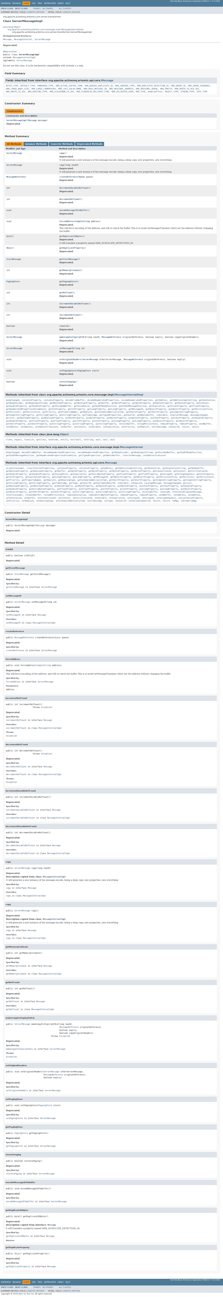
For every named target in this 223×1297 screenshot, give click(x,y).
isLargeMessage (152, 483)
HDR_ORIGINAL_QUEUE (147, 88)
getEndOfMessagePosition (133, 406)
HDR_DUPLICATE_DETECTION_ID (153, 85)
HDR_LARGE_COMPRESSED (43, 88)
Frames (37, 8)
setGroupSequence (166, 498)
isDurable (161, 415)
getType (73, 483)
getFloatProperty (177, 406)
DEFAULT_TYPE (27, 85)
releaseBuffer (33, 495)
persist (10, 418)
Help (67, 3)
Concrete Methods (62, 144)
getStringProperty (46, 415)
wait (98, 439)
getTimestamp (89, 415)
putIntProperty (81, 421)
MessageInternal (23, 39)
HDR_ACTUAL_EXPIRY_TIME (69, 85)
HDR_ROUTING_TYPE (37, 91)
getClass (41, 439)
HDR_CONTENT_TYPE (125, 85)
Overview (6, 3)
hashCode (53, 439)
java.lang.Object (11, 27)
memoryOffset (155, 91)
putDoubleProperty (202, 418)
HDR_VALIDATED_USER (122, 91)
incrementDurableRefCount (73, 303)
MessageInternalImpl (24, 57)
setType (108, 501)
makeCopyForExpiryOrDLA (72, 337)
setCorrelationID (82, 498)
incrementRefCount (69, 315)
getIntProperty (56, 409)
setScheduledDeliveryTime (70, 501)
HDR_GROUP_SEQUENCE (199, 85)
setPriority (128, 427)
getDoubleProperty (16, 406)
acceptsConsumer (15, 468)
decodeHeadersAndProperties (103, 400)
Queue (82, 177)
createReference (68, 177)
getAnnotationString (174, 468)
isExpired (136, 483)
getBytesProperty (162, 403)
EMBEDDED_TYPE (45, 85)
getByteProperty (121, 403)
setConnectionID (46, 498)
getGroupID (166, 474)
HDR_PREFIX (166, 88)
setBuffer (66, 427)
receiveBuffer (127, 424)
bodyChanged (12, 400)
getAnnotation (207, 400)
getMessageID (135, 409)
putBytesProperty (116, 418)
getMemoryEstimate (69, 270)
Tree (39, 3)
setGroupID (133, 498)
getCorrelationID (197, 471)
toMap (175, 501)
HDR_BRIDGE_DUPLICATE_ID (99, 85)
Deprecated (50, 3)
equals (18, 439)
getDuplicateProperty (71, 248)
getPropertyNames (68, 412)
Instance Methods (36, 144)
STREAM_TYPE (187, 91)
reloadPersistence (147, 424)
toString (88, 439)
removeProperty (168, 424)
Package (16, 3)
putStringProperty (60, 424)
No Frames (47, 8)
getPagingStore (67, 281)
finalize (29, 439)
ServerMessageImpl (16, 120)
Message (7, 39)
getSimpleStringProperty (184, 412)
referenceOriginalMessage (186, 492)
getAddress (161, 400)
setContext (80, 427)
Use (34, 3)
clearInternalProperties (40, 468)
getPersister (13, 412)
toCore (185, 427)
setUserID (174, 427)
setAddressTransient (46, 427)
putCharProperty (159, 418)
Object (10, 248)
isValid (63, 326)
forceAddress (66, 221)
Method (40, 12)
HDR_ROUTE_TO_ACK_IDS (187, 88)
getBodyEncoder (14, 403)
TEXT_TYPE (201, 91)
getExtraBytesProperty (101, 474)
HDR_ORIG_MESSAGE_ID (95, 88)
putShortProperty (15, 424)
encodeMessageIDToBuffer (73, 210)
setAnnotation (14, 498)
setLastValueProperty (190, 498)
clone (9, 439)
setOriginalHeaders (70, 359)
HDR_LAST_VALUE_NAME (69, 88)
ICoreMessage (13, 259)
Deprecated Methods (89, 144)
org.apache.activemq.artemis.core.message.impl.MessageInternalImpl (45, 29)
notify (64, 439)
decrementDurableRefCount (73, 188)
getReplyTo (86, 412)
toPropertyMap (188, 501)
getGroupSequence (184, 474)
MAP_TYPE (140, 91)
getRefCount (66, 292)
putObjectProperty (163, 421)
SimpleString (82, 221)
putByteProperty (74, 418)
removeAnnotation (76, 495)
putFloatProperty (38, 421)
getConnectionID (162, 471)
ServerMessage (42, 39)
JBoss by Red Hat (26, 1294)
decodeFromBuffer (75, 400)
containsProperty (31, 400)
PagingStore (13, 281)
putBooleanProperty (28, 418)
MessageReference (16, 177)
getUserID (129, 415)
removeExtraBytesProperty (103, 495)
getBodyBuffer (196, 468)
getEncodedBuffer (61, 406)
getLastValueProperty (37, 477)
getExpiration (157, 406)
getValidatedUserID (104, 483)
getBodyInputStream (36, 403)
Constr (31, 12)
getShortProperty (135, 412)
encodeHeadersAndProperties (137, 400)
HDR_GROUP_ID (178, 85)
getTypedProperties (110, 415)
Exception (46, 707)
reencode (165, 492)
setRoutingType (44, 501)
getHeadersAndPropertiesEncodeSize (26, 409)
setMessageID (66, 348)
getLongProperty (96, 409)
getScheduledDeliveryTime (109, 412)
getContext (202, 403)
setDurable (94, 427)
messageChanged (198, 415)
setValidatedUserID (139, 501)
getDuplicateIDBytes (70, 236)
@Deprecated (9, 51)
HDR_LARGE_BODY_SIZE (17, 88)
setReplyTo (143, 427)
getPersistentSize (202, 409)
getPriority (49, 412)
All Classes (65, 8)
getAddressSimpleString (183, 400)
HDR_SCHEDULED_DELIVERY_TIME (92, 91)
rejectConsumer (14, 495)
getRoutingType (66, 480)
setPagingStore (67, 370)
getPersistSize (31, 412)
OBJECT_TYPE (171, 91)
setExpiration (111, 427)
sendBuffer (205, 424)
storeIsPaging (67, 381)
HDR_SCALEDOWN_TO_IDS (62, 91)
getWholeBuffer (145, 415)
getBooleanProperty (60, 403)
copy (61, 153)
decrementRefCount (69, 199)
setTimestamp (159, 427)
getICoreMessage (68, 259)
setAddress (12, 427)
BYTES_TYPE (12, 85)
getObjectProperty (155, 409)
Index (61, 3)
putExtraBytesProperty (41, 489)
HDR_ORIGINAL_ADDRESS (121, 88)
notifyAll (75, 439)
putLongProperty (121, 421)
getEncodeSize (82, 406)
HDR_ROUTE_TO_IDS (15, 91)
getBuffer (103, 403)
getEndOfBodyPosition (104, 406)
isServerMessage (179, 415)
